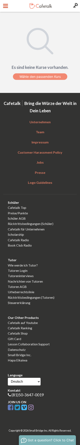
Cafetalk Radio (18, 240)
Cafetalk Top (17, 207)
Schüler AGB (17, 218)
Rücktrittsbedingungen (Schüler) (30, 224)
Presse (40, 172)
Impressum (40, 142)
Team (40, 132)
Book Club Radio (20, 245)
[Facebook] (11, 408)
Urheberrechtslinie (21, 292)
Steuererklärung (19, 303)
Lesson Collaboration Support (29, 344)
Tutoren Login (17, 270)
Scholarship (16, 234)
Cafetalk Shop (18, 333)
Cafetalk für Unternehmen (26, 229)
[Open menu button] (5, 6)
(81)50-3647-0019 (27, 394)
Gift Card (14, 339)
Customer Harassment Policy (40, 152)
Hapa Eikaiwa (17, 360)
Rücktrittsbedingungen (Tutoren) (31, 297)
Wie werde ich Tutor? (23, 265)
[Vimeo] (24, 408)
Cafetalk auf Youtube (23, 323)
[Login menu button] (75, 6)
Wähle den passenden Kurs (40, 77)
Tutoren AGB (17, 287)
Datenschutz (17, 349)
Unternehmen (40, 122)
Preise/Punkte (18, 213)
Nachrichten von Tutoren (25, 281)
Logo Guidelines (40, 182)
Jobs (40, 162)
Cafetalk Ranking (20, 328)
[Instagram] (31, 408)
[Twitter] (18, 408)
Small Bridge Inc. (19, 355)
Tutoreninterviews (21, 276)
